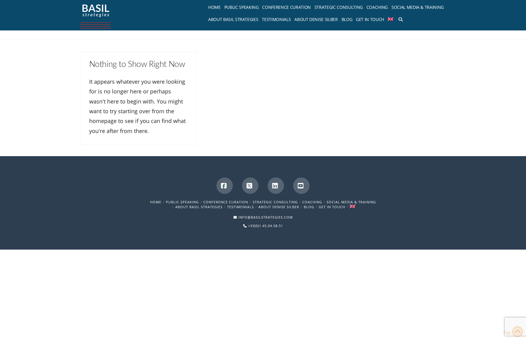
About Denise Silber (278, 207)
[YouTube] (301, 185)
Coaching (312, 202)
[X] (250, 185)
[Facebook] (224, 185)
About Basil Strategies (199, 207)
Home (155, 202)
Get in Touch (332, 207)
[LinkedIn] (276, 185)
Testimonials (240, 207)
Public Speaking (182, 202)
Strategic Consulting (275, 202)
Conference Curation (225, 202)
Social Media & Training (351, 202)
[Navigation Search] (399, 18)
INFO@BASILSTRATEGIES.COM (265, 217)
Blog (309, 207)
